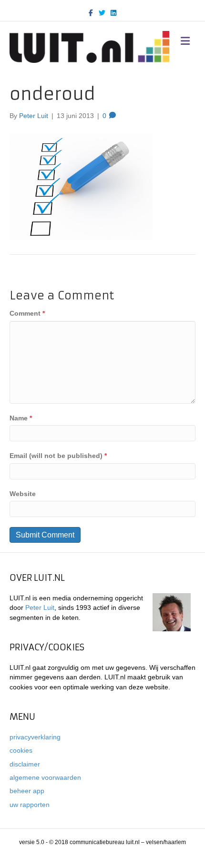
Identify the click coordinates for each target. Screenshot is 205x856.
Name (21, 418)
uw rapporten (30, 804)
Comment (27, 313)
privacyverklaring (35, 737)
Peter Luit (39, 607)
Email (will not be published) (58, 455)
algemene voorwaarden (45, 777)
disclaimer (25, 764)
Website (23, 494)
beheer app (27, 791)
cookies (21, 750)
